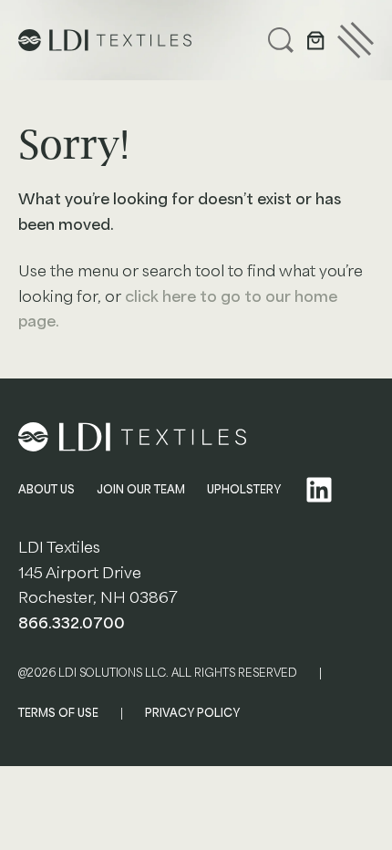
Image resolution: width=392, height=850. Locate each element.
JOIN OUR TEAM (141, 489)
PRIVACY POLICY (192, 713)
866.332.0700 (71, 623)
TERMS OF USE (58, 713)
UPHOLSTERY (244, 489)
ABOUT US (46, 489)
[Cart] (315, 40)
